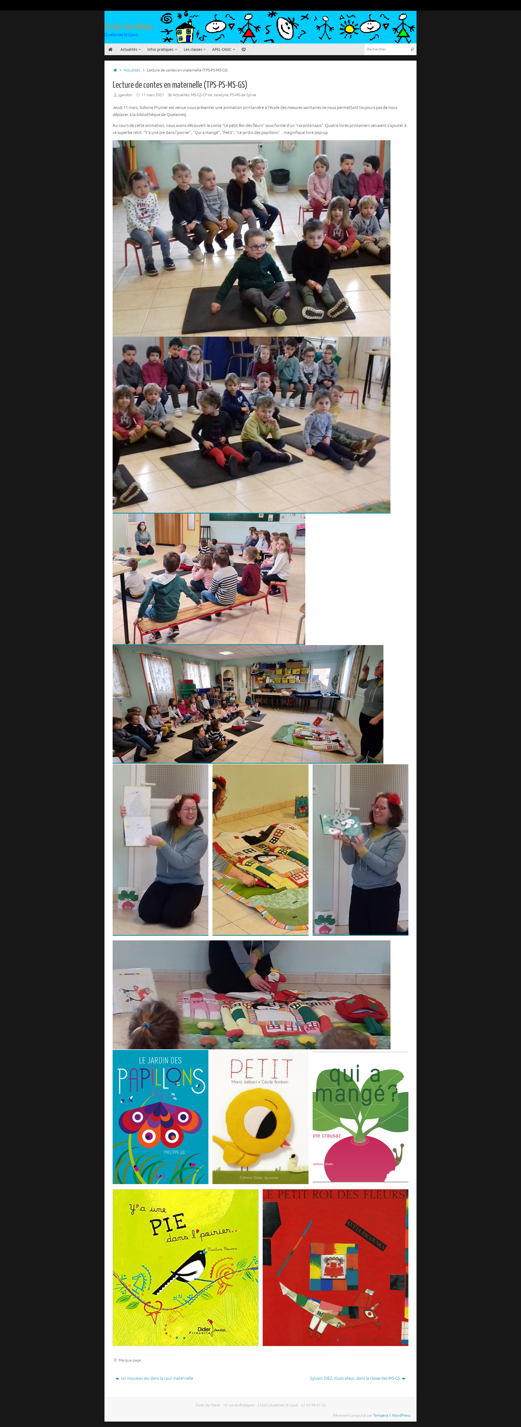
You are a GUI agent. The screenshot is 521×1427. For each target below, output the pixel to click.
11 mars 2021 (152, 95)
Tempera (380, 1415)
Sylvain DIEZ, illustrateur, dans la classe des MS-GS (355, 1378)
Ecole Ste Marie (128, 26)
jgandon (125, 95)
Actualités (132, 70)
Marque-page (130, 1360)
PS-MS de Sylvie (243, 95)
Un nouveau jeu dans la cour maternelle (156, 1378)
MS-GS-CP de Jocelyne (209, 95)
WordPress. (401, 1415)
